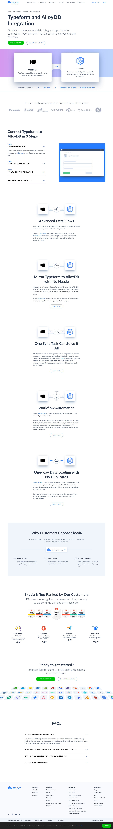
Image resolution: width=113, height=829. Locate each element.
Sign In (104, 2)
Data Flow (42, 233)
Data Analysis (72, 805)
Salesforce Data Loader (75, 808)
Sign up (20, 153)
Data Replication (73, 798)
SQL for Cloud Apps (74, 813)
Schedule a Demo (69, 679)
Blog (95, 790)
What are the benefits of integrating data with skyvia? (51, 750)
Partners (34, 795)
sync (62, 358)
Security (50, 820)
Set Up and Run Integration (20, 172)
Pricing (48, 805)
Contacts (35, 792)
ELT (55, 88)
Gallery (96, 795)
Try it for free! (45, 679)
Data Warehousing (73, 800)
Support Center (98, 803)
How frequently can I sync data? (40, 734)
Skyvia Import (37, 482)
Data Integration (17, 11)
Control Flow (37, 236)
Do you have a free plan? (36, 762)
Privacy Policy (60, 820)
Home (9, 11)
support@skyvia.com (98, 820)
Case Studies (98, 792)
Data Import (72, 790)
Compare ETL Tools (99, 798)
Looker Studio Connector (53, 803)
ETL (38, 88)
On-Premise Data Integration (76, 803)
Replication (41, 298)
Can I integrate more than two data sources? (46, 756)
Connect (48, 800)
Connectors (49, 795)
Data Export (72, 792)
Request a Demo (37, 42)
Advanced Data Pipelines (68, 88)
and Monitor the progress (20, 180)
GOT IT (106, 825)
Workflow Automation (87, 88)
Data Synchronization (74, 795)
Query (48, 792)
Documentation (98, 805)
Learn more (56, 306)
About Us (35, 790)
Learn (95, 800)
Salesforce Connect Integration (77, 811)
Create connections (17, 146)
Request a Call (95, 2)
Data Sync (46, 88)
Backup (48, 798)
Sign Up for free (15, 42)
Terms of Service (39, 820)
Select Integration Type (19, 164)
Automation (41, 413)
